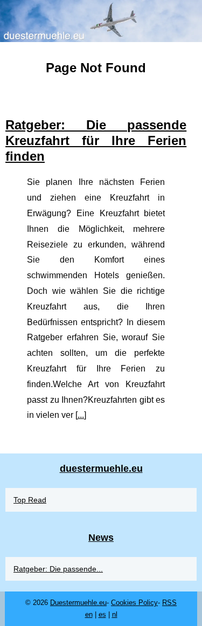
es (102, 614)
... (81, 414)
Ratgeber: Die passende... (58, 569)
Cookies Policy (134, 603)
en (89, 614)
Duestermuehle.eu (78, 603)
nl (114, 614)
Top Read (29, 500)
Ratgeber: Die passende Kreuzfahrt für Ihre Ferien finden (95, 140)
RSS (169, 603)
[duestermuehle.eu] (101, 21)
